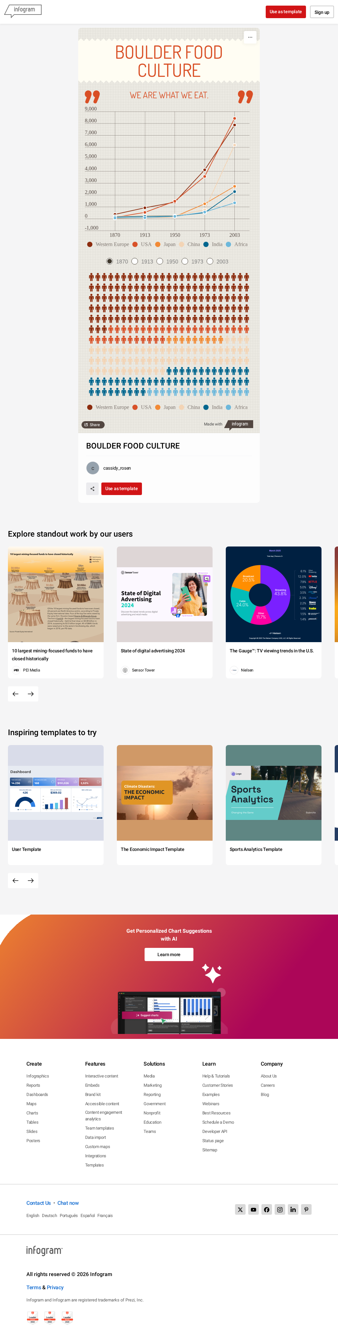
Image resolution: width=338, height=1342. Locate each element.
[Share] (92, 489)
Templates (94, 1165)
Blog (265, 1094)
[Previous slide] (15, 694)
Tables (32, 1122)
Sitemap (209, 1149)
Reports (33, 1085)
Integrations (95, 1155)
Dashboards (37, 1094)
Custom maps (97, 1146)
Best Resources (216, 1112)
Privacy (55, 1287)
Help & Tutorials (216, 1076)
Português (69, 1215)
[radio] (118, 261)
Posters (33, 1140)
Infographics (37, 1076)
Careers (268, 1085)
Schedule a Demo (218, 1122)
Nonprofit (152, 1112)
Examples (211, 1094)
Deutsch (49, 1215)
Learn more (169, 954)
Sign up (322, 12)
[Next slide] (30, 694)
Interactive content (101, 1076)
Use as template (286, 11)
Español (88, 1215)
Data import (95, 1137)
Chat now (68, 1203)
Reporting (152, 1094)
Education (152, 1122)
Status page (213, 1140)
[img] (169, 303)
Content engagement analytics (103, 1115)
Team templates (99, 1128)
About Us (269, 1076)
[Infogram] (23, 12)
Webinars (211, 1103)
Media (149, 1076)
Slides (31, 1131)
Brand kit (93, 1094)
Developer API (214, 1131)
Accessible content (102, 1103)
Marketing (152, 1085)
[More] (250, 37)
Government (154, 1103)
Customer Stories (217, 1085)
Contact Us (38, 1203)
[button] (109, 244)
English (32, 1215)
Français (105, 1215)
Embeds (92, 1085)
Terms (33, 1287)
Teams (150, 1131)
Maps (31, 1103)
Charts (32, 1112)
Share (95, 424)
